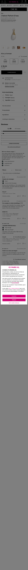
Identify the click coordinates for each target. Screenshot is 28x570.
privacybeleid (15, 282)
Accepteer (14, 296)
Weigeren (14, 299)
